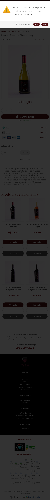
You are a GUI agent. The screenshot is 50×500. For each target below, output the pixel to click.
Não (45, 24)
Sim (36, 24)
